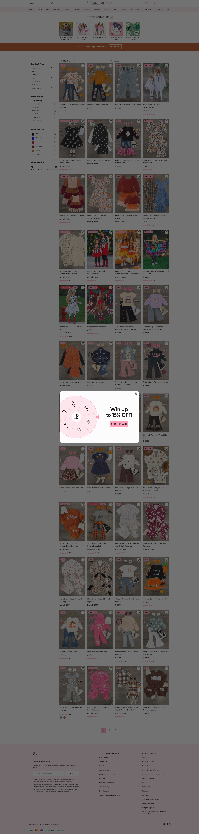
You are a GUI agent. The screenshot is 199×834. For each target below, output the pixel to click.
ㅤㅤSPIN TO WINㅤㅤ (119, 424)
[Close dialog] (136, 394)
